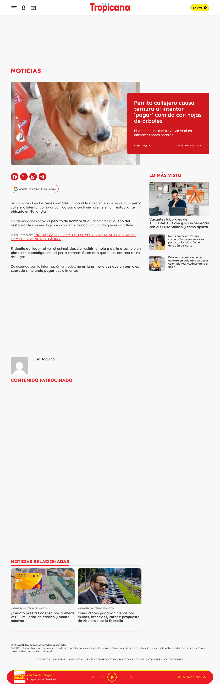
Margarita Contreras (23, 608)
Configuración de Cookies (165, 659)
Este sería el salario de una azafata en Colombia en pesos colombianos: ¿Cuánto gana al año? (188, 262)
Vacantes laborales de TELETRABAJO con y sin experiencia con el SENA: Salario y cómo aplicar (179, 223)
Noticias (26, 70)
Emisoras (59, 659)
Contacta (43, 659)
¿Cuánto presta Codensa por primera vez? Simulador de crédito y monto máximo (42, 617)
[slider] (111, 670)
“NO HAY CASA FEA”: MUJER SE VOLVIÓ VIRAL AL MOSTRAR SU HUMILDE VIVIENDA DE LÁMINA (73, 237)
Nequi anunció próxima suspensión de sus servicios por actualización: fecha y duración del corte (186, 240)
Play (112, 677)
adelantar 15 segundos (122, 677)
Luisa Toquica (143, 145)
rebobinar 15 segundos (102, 677)
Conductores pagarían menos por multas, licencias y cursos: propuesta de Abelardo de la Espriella (109, 617)
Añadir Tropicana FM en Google (37, 188)
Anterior (92, 677)
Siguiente (132, 677)
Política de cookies (131, 659)
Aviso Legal (75, 659)
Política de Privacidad (101, 659)
